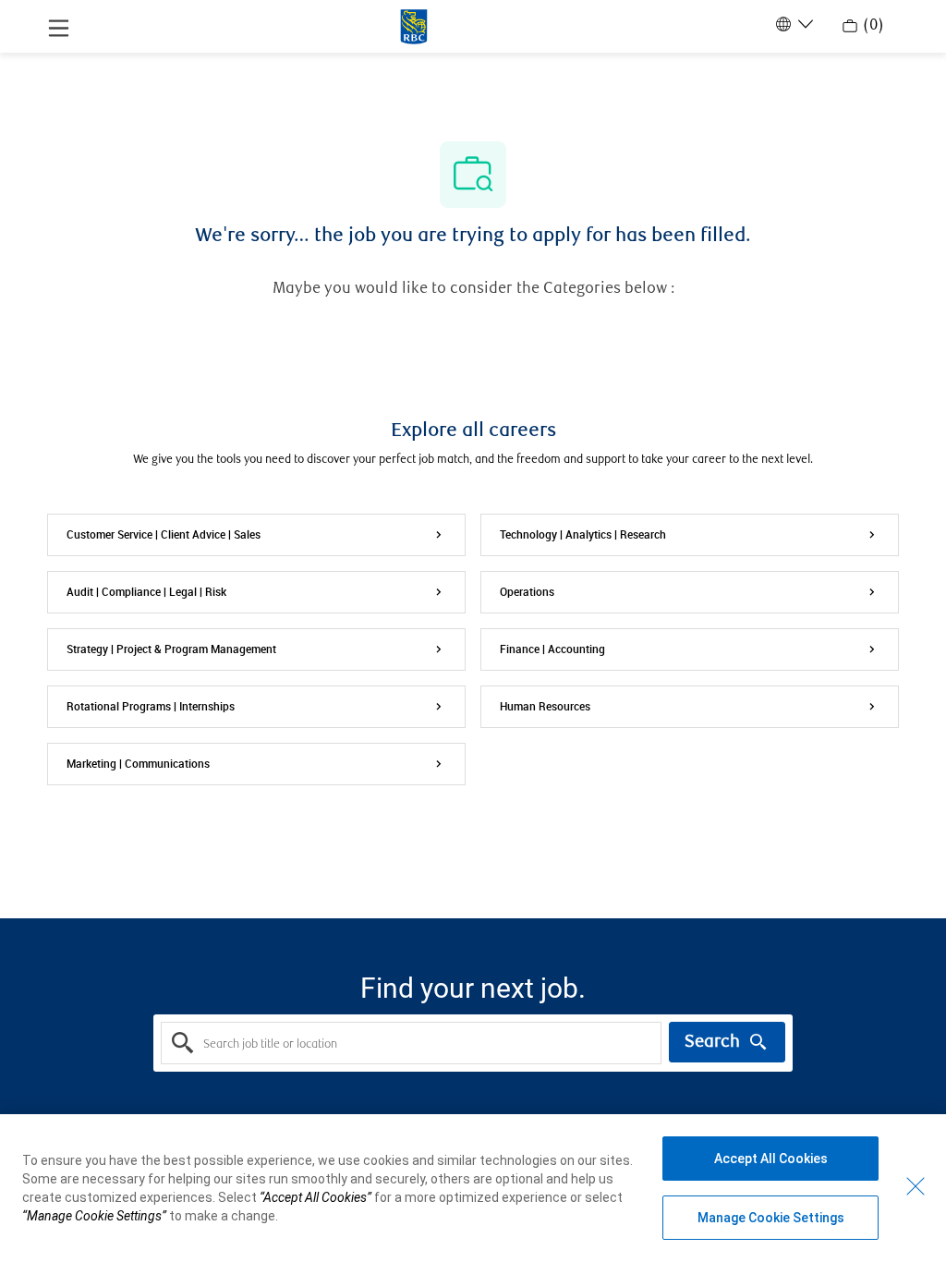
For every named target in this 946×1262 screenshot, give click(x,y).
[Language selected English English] (792, 24)
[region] (473, 1188)
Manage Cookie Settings (770, 1217)
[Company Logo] (413, 25)
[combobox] (411, 1043)
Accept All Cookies (771, 1158)
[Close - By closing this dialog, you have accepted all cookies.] (915, 1186)
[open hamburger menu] (58, 27)
